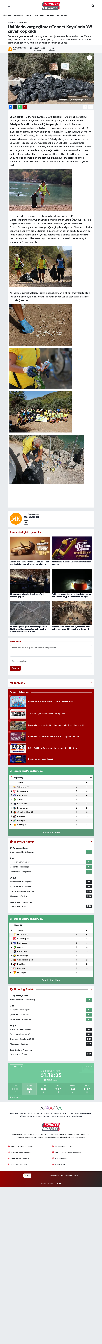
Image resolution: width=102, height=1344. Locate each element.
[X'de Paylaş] (15, 107)
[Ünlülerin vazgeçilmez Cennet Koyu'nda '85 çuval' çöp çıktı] (51, 78)
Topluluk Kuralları (63, 1116)
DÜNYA (50, 15)
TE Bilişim (57, 1183)
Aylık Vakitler (16, 1097)
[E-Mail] (26, 522)
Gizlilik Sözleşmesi (34, 1116)
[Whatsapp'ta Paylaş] (20, 107)
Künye (53, 1116)
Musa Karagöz (32, 517)
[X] (42, 1108)
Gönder (15, 668)
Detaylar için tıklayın (51, 832)
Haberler (12, 22)
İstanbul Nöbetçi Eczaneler (22, 1146)
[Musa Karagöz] (16, 519)
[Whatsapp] (60, 1108)
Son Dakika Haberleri (18, 1164)
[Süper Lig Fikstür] (91, 842)
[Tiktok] (55, 1108)
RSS (28, 1175)
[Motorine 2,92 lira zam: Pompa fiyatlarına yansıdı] (72, 548)
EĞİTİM (23, 1116)
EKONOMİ (62, 15)
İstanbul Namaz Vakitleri (20, 1152)
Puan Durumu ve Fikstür (20, 1158)
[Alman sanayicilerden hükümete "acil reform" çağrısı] (30, 581)
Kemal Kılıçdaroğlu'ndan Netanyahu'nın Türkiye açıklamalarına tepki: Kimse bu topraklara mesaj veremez (28, 629)
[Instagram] (47, 1108)
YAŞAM (70, 1114)
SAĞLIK (63, 1114)
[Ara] (93, 6)
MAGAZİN (39, 15)
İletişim (46, 1116)
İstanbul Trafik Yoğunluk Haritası (68, 1152)
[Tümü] (91, 683)
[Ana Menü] (9, 6)
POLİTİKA (18, 15)
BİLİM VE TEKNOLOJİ (83, 1114)
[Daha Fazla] (25, 107)
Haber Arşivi (60, 1164)
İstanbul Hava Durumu (64, 1146)
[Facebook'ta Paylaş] (10, 107)
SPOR (29, 15)
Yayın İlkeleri (77, 1116)
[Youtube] (51, 1108)
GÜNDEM (6, 15)
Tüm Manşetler (61, 1158)
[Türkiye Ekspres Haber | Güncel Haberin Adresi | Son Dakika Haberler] (51, 6)
